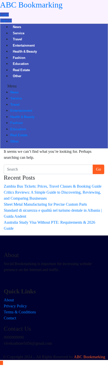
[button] (54, 86)
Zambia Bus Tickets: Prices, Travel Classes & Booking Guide (52, 186)
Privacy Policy (15, 306)
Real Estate (21, 70)
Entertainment (24, 46)
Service (18, 33)
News (17, 27)
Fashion (19, 58)
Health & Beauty (25, 52)
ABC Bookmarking (31, 4)
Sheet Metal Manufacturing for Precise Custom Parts (45, 204)
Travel (17, 39)
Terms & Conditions (20, 312)
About (9, 300)
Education (21, 64)
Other (17, 76)
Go (98, 169)
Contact (10, 318)
